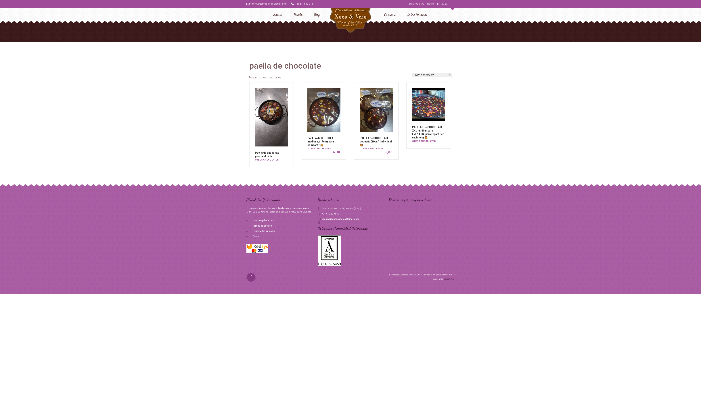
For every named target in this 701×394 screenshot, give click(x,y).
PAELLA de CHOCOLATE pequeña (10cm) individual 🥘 (376, 141)
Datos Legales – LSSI (263, 220)
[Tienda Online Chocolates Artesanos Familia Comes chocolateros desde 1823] (350, 20)
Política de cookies (262, 226)
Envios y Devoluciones (264, 231)
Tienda (298, 15)
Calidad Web (449, 279)
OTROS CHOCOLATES (266, 160)
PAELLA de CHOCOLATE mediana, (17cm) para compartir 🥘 (321, 141)
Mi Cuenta (442, 4)
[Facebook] (454, 4)
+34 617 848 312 (304, 4)
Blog (317, 15)
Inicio (277, 15)
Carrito (430, 4)
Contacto (390, 15)
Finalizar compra (415, 4)
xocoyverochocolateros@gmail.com (269, 4)
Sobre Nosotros (417, 15)
